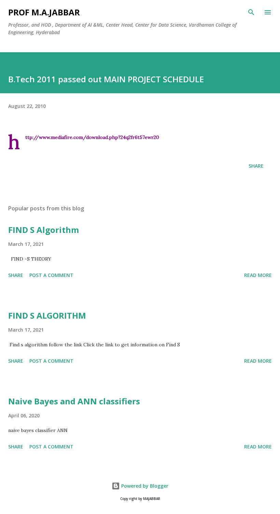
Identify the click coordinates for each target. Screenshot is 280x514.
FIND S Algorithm (43, 229)
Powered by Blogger (144, 486)
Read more (258, 275)
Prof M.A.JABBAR (44, 12)
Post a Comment (51, 275)
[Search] (251, 12)
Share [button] (256, 166)
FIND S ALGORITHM (47, 315)
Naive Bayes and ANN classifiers (74, 401)
